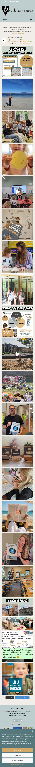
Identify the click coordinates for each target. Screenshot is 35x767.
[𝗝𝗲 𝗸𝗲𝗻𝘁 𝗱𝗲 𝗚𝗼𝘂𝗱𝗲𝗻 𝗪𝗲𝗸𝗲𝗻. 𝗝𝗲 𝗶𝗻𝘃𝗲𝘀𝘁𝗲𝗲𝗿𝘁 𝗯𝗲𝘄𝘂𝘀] (17, 321)
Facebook (13, 33)
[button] (32, 731)
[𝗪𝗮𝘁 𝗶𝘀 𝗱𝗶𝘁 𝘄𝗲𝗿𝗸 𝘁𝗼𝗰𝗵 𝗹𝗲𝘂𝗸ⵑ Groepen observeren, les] (17, 679)
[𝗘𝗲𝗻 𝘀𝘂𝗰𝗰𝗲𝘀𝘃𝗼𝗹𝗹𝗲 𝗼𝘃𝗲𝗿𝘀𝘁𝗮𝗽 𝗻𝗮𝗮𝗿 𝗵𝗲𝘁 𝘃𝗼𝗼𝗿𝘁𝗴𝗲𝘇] (17, 289)
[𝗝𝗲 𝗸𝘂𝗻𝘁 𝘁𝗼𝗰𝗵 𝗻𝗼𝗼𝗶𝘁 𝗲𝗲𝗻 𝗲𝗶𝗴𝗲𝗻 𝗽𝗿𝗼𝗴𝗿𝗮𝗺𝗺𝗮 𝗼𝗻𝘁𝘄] (17, 94)
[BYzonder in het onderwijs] (17, 11)
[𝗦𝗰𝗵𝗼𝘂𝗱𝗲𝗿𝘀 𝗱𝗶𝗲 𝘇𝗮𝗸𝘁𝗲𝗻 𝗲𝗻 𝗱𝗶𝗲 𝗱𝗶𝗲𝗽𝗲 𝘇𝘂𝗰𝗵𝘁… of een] (17, 159)
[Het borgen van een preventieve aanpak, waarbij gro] (17, 451)
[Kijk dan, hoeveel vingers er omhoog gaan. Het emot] (17, 192)
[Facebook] (14, 720)
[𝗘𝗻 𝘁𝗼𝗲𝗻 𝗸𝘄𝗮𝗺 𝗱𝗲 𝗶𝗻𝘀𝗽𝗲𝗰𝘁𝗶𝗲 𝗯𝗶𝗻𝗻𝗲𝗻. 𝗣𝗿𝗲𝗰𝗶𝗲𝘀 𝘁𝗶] (17, 386)
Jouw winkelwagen (12, 1)
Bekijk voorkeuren (17, 760)
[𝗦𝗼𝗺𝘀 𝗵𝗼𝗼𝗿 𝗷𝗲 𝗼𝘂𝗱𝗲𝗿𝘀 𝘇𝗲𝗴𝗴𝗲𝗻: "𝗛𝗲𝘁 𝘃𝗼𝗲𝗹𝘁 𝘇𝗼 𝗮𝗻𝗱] (17, 224)
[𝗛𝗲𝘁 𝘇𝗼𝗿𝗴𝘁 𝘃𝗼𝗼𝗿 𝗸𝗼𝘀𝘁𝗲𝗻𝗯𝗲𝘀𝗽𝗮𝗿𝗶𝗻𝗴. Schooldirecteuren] (17, 257)
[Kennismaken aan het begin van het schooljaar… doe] (17, 62)
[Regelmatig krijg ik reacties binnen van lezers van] (17, 646)
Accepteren (17, 750)
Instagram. (21, 33)
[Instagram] (17, 720)
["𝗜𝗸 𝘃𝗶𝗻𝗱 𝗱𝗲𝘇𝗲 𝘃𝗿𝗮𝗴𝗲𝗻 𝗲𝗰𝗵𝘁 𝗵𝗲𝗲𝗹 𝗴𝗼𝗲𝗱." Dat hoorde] (17, 484)
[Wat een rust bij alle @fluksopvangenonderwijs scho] (17, 354)
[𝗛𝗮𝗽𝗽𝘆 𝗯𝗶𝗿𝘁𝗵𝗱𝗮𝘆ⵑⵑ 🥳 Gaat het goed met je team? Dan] (17, 549)
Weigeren (17, 755)
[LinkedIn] (21, 720)
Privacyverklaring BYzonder (17, 764)
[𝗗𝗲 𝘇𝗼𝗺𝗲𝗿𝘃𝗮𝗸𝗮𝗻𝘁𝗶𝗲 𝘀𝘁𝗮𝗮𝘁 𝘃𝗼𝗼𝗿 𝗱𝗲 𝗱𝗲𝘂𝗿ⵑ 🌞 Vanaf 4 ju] (17, 419)
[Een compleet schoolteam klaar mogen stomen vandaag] (17, 581)
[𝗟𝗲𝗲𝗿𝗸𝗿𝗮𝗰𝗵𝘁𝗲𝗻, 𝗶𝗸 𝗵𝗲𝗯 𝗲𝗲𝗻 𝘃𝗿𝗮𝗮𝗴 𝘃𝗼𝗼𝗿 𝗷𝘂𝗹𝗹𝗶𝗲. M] (17, 614)
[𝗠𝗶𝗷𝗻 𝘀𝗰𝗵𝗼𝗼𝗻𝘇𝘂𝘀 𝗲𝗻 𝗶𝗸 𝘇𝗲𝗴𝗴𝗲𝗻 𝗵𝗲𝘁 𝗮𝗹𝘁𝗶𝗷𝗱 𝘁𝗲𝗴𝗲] (17, 516)
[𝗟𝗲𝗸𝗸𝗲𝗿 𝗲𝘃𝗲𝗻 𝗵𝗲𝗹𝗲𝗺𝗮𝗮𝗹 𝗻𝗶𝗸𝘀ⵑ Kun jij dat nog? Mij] (17, 127)
